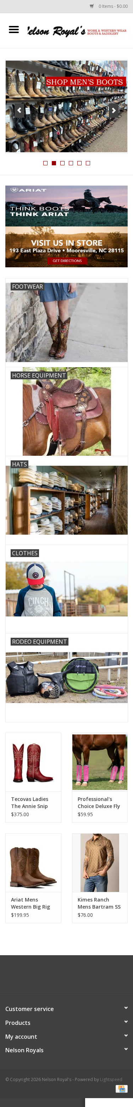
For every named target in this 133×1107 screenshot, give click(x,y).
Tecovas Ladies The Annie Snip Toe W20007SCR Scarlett (30, 803)
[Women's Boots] (66, 106)
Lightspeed (111, 1079)
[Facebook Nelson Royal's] (60, 977)
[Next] (113, 110)
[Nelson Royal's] (80, 30)
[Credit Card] (120, 1088)
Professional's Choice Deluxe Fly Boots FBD (99, 803)
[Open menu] (14, 29)
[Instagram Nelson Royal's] (73, 977)
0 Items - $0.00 (113, 6)
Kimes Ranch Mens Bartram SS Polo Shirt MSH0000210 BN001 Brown (99, 903)
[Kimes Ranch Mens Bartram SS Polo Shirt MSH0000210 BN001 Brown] (100, 862)
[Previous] (19, 110)
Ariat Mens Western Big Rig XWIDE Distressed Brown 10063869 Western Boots (32, 903)
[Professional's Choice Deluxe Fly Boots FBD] (100, 762)
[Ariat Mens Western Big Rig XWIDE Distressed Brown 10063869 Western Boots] (33, 862)
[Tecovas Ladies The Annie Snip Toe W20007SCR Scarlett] (33, 762)
